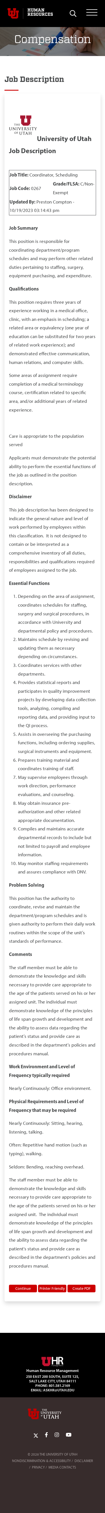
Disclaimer (83, 1461)
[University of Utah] (53, 1414)
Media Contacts (62, 1467)
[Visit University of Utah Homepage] (13, 13)
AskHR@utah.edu (58, 1390)
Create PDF (82, 1288)
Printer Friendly (52, 1288)
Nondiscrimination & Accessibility (41, 1461)
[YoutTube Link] (68, 1435)
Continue (23, 1288)
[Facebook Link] (46, 1435)
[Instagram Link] (57, 1435)
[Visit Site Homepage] (52, 1360)
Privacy (38, 1467)
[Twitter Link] (36, 1435)
